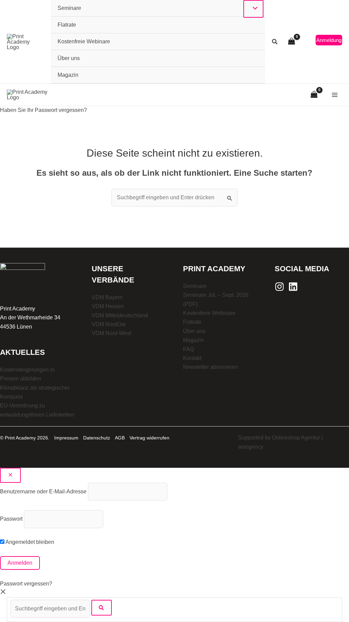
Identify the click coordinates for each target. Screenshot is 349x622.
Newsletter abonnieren (210, 367)
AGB (120, 437)
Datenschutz (96, 437)
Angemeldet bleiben (29, 542)
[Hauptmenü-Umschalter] (334, 94)
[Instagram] (279, 286)
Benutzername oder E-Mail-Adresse (43, 491)
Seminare (195, 286)
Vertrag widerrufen (149, 437)
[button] (275, 42)
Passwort (11, 519)
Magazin (193, 340)
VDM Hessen (108, 306)
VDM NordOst (108, 324)
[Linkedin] (293, 286)
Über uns (194, 331)
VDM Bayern (107, 297)
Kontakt (192, 358)
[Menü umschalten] (253, 9)
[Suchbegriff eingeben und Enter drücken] (51, 608)
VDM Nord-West (111, 333)
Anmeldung (329, 40)
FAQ (188, 349)
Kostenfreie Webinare (209, 313)
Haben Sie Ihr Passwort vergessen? (43, 110)
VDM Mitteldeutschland (120, 315)
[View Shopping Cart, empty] (291, 41)
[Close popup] (10, 475)
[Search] (101, 608)
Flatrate (192, 322)
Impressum (66, 437)
